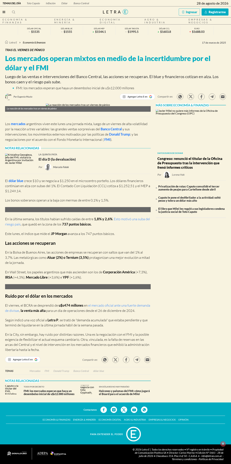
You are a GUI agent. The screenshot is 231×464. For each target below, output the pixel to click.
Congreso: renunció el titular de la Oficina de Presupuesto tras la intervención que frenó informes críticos (189, 163)
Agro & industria (155, 21)
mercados (18, 124)
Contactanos (90, 409)
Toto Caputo (33, 3)
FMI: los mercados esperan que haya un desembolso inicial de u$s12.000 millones (75, 88)
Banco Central (81, 3)
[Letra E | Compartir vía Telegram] (212, 97)
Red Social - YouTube (134, 410)
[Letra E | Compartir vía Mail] (223, 97)
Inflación (50, 3)
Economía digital (110, 21)
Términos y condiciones (184, 459)
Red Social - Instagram (114, 410)
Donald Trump (119, 134)
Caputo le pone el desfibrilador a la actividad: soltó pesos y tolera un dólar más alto (189, 199)
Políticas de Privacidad (211, 459)
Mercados (35, 370)
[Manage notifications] (223, 444)
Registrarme (217, 12)
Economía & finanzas (15, 21)
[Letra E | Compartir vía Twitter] (191, 97)
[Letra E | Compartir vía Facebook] (201, 97)
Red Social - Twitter (124, 410)
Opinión (183, 419)
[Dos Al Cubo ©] (17, 453)
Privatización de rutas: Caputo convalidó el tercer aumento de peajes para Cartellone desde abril (189, 188)
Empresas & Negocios (200, 21)
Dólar (64, 3)
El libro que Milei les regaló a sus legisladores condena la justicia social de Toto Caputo (191, 210)
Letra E (13, 42)
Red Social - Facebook (104, 410)
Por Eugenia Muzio (23, 96)
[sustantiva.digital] (58, 453)
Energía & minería (64, 21)
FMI (107, 139)
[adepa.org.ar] (42, 453)
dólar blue (16, 181)
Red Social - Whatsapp (144, 410)
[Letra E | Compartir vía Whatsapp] (180, 97)
